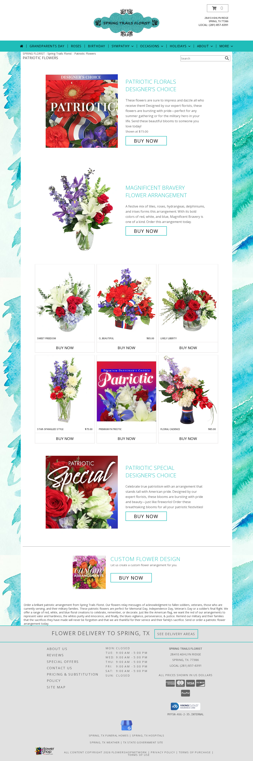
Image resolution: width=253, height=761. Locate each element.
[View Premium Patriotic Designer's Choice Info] (126, 391)
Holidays (178, 46)
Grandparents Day (47, 46)
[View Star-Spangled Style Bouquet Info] (64, 391)
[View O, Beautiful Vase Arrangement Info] (126, 300)
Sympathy (121, 46)
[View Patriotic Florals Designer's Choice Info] (85, 111)
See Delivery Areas (176, 634)
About (203, 46)
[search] (227, 58)
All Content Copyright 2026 (87, 752)
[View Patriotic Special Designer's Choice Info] (85, 492)
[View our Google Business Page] (126, 731)
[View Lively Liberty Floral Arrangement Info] (188, 300)
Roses (76, 46)
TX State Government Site (143, 742)
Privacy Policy (163, 752)
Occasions (149, 46)
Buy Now (146, 140)
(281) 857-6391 (218, 25)
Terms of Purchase (195, 752)
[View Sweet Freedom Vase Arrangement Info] (64, 300)
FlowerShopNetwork (129, 752)
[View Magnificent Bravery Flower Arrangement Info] (85, 209)
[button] (217, 8)
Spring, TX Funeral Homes (109, 735)
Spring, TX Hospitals (148, 735)
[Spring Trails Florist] (126, 22)
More (224, 46)
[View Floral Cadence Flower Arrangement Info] (188, 391)
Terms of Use (139, 755)
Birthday (96, 46)
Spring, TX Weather (105, 742)
